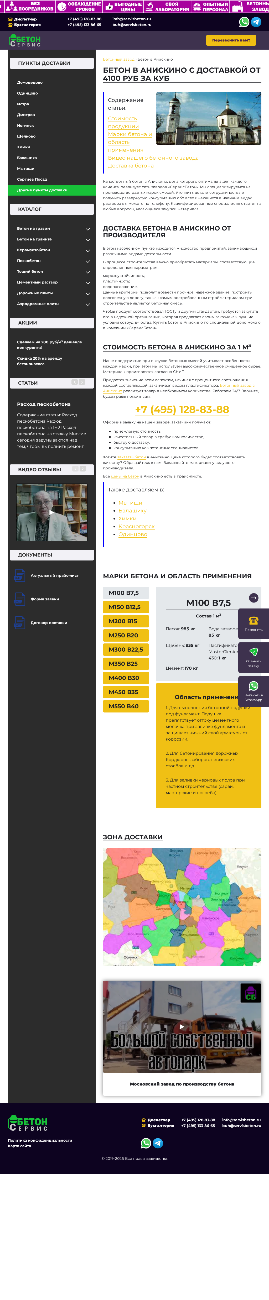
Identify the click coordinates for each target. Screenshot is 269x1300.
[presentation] (74, 382)
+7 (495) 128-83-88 (84, 19)
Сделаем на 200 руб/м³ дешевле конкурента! (49, 345)
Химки (23, 147)
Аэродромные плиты (38, 303)
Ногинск (25, 125)
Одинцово (27, 93)
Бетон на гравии (33, 228)
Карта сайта (19, 1146)
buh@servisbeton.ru (132, 24)
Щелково (26, 136)
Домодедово (30, 82)
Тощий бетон (30, 271)
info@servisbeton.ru (131, 19)
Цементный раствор (37, 282)
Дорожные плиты (35, 293)
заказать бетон (131, 457)
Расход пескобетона (44, 404)
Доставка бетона (131, 165)
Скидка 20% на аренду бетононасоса (39, 361)
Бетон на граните (34, 239)
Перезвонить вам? (231, 40)
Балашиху (132, 510)
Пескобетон (29, 260)
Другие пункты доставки (42, 190)
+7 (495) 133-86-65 (84, 24)
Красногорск (136, 526)
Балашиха (27, 157)
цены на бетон (125, 476)
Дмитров (26, 114)
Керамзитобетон (33, 250)
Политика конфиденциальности (40, 1140)
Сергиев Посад (32, 179)
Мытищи (25, 168)
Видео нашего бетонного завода (153, 158)
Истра (23, 104)
